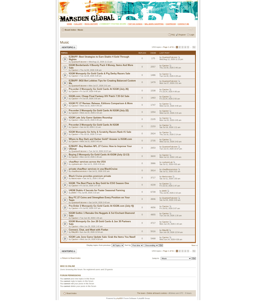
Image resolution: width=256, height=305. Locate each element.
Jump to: (155, 258)
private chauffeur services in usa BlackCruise (93, 169)
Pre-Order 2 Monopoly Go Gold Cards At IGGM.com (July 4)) (101, 206)
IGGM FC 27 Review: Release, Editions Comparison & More (101, 103)
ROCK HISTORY (91, 24)
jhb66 (73, 193)
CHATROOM (171, 24)
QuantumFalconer (79, 62)
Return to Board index (71, 258)
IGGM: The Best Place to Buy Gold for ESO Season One (99, 183)
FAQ (173, 35)
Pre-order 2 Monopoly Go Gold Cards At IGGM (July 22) (99, 110)
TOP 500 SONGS (135, 24)
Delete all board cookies (157, 293)
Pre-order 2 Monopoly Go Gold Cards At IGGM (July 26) (99, 89)
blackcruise (76, 178)
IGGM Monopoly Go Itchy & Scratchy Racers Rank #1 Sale (100, 132)
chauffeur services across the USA (87, 161)
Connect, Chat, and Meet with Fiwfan (88, 229)
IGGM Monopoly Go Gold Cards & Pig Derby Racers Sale (99, 73)
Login (192, 35)
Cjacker (74, 70)
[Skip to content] (128, 11)
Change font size (190, 29)
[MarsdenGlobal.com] (61, 1)
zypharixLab (76, 164)
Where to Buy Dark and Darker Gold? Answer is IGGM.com (100, 139)
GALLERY (78, 24)
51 (194, 47)
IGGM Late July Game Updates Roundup (90, 117)
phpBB (119, 298)
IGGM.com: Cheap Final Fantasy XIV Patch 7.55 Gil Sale (99, 96)
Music (80, 30)
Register (182, 35)
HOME (69, 24)
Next (194, 245)
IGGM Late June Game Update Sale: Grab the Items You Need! (102, 237)
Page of (168, 47)
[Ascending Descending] (153, 245)
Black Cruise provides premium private (90, 176)
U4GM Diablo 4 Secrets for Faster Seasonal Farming (97, 190)
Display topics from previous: (99, 245)
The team (141, 293)
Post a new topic (67, 46)
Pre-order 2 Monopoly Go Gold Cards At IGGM (94, 124)
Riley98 (74, 232)
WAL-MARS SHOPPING (154, 24)
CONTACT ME (183, 24)
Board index (70, 30)
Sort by (128, 245)
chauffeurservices (79, 171)
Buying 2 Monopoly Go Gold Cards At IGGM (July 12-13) (99, 154)
